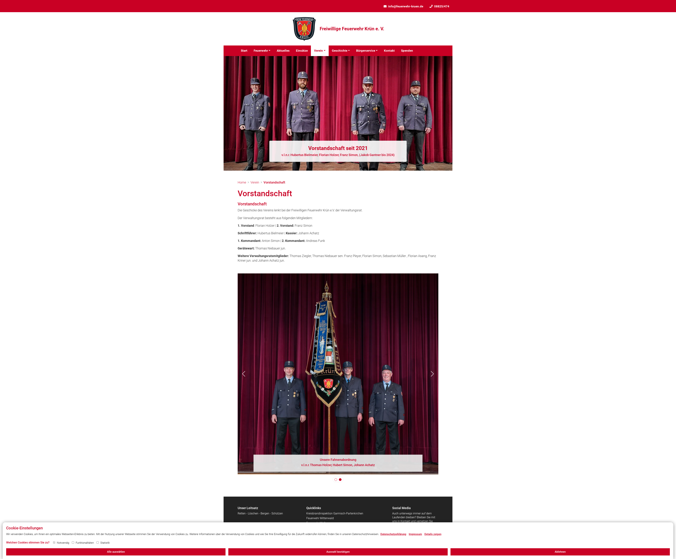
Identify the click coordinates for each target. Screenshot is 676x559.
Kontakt (389, 50)
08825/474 (441, 6)
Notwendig (63, 542)
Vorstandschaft (274, 182)
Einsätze (302, 50)
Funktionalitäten (85, 542)
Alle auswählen (116, 551)
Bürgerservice (365, 50)
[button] (335, 479)
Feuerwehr (261, 50)
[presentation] (243, 374)
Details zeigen (432, 534)
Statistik (105, 542)
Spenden (407, 50)
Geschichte (339, 50)
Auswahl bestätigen (338, 551)
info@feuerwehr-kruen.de (405, 6)
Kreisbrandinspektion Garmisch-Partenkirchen (334, 513)
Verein (318, 50)
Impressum (415, 534)
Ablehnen (560, 551)
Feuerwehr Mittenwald (320, 518)
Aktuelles (283, 50)
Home (242, 182)
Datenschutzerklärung (393, 534)
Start (244, 50)
